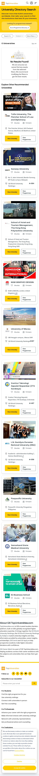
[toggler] (35, 2)
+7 (23, 456)
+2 (26, 559)
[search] (27, 3)
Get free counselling (9, 704)
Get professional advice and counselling (16, 722)
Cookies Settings (19, 755)
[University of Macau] (7, 330)
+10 (16, 293)
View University (12, 138)
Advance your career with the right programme (19, 713)
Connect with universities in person (14, 701)
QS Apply (24, 641)
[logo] (10, 3)
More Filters (31, 36)
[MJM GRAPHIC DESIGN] (7, 283)
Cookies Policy (19, 750)
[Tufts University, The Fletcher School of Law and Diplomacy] (7, 115)
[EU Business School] (7, 596)
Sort (33, 44)
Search (6, 36)
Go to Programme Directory (19, 28)
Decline (19, 761)
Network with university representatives (16, 719)
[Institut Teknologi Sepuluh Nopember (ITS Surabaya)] (7, 384)
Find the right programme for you (14, 694)
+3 (21, 606)
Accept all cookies (19, 768)
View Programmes (27, 138)
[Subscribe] (34, 683)
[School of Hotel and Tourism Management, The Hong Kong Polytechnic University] (7, 223)
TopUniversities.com (7, 626)
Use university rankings (10, 697)
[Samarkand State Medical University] (7, 546)
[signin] (31, 2)
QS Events (13, 641)
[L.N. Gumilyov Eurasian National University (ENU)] (7, 443)
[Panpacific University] (7, 499)
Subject (18, 36)
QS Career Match (6, 649)
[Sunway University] (7, 170)
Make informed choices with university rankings (19, 716)
